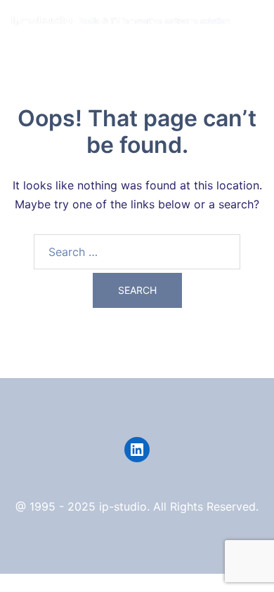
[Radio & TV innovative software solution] (121, 20)
